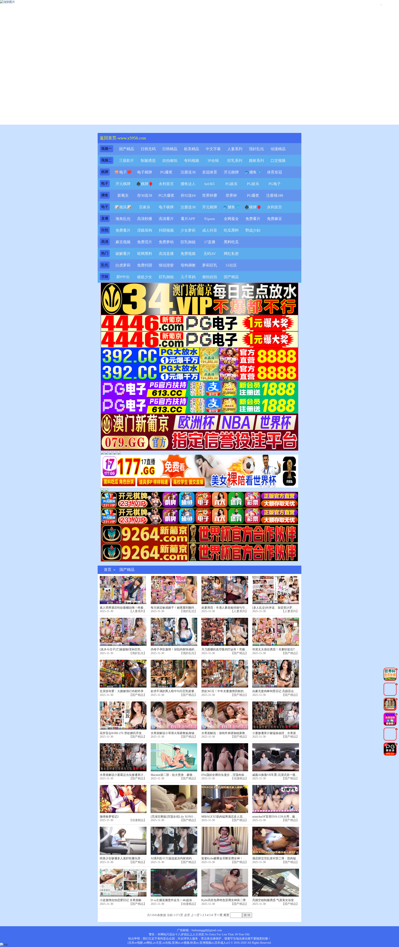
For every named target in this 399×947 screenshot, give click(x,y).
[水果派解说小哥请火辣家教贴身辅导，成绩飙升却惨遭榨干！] (174, 715)
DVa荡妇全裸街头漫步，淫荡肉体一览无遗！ (230, 774)
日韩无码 (148, 149)
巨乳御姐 (188, 242)
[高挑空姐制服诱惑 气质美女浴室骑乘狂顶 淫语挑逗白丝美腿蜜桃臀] (275, 883)
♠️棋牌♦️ (144, 184)
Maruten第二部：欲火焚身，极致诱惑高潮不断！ (182, 774)
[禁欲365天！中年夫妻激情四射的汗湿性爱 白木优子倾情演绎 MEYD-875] (224, 674)
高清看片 (166, 219)
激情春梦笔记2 (109, 816)
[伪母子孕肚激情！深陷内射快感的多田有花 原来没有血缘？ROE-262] (174, 632)
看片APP (188, 219)
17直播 (209, 242)
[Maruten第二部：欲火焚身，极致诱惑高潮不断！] (174, 757)
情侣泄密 (166, 265)
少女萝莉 (188, 230)
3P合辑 (213, 160)
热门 (104, 253)
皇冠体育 (209, 172)
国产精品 (126, 149)
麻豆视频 (123, 242)
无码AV (209, 254)
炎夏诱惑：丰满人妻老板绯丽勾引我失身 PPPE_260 (234, 607)
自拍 (104, 230)
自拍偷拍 (169, 160)
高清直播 (166, 254)
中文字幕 (213, 149)
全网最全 (231, 219)
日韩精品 (169, 149)
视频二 (106, 160)
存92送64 (188, 195)
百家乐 (144, 207)
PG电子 (274, 184)
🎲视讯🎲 (123, 207)
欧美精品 (191, 149)
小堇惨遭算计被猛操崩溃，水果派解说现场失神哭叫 (285, 733)
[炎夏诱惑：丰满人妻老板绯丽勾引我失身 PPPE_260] (224, 590)
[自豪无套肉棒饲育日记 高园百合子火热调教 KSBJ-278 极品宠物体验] (275, 674)
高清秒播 (144, 219)
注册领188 (274, 195)
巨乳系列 (234, 160)
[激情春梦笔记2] (123, 799)
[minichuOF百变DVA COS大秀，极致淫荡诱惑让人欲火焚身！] (275, 799)
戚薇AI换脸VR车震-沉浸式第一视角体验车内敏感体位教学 (289, 774)
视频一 (106, 149)
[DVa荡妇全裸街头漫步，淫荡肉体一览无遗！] (224, 757)
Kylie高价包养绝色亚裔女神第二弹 (223, 900)
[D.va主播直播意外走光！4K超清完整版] (174, 883)
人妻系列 (234, 149)
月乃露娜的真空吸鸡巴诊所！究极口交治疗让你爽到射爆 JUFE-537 (244, 649)
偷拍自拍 (209, 277)
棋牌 (104, 172)
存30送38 (144, 195)
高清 (104, 242)
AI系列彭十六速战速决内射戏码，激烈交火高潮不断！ (186, 858)
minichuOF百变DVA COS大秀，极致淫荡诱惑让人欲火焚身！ (291, 816)
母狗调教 (188, 265)
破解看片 (123, 254)
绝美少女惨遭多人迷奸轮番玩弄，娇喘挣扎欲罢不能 (133, 858)
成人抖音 (209, 230)
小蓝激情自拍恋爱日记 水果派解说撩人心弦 (128, 900)
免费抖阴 (144, 265)
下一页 (218, 915)
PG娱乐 (231, 184)
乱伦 (104, 265)
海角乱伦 (123, 219)
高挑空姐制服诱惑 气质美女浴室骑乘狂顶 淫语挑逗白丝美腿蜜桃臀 (295, 900)
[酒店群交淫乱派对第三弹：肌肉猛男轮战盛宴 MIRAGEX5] (275, 841)
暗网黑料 (144, 254)
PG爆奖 (166, 172)
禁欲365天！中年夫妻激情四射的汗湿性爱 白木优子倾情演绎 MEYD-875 (247, 691)
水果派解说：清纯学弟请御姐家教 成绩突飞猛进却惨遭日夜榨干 (242, 733)
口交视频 (278, 160)
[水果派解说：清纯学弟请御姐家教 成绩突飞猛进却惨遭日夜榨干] (224, 715)
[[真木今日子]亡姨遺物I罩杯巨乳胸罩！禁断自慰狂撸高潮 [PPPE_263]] (123, 632)
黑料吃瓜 (231, 242)
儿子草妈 (188, 277)
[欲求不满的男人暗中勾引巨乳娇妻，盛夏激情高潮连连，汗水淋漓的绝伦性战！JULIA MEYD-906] (174, 674)
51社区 (231, 265)
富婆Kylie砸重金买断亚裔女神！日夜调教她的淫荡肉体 (236, 858)
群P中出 (123, 277)
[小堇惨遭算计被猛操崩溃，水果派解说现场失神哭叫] (275, 715)
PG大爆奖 (166, 195)
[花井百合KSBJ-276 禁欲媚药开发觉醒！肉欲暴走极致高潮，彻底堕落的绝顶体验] (123, 715)
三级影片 (126, 160)
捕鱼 (104, 195)
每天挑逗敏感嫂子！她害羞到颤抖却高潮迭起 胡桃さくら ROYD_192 (195, 607)
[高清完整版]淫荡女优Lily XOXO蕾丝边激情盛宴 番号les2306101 (192, 816)
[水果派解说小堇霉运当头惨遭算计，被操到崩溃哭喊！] (123, 757)
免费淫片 (144, 242)
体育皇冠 (274, 172)
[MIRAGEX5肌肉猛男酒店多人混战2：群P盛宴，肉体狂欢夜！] (224, 799)
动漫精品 (278, 149)
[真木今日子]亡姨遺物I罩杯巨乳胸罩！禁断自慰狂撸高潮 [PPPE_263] (144, 649)
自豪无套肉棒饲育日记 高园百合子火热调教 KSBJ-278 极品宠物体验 (296, 691)
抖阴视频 (166, 230)
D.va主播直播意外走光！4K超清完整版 (176, 900)
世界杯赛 (209, 195)
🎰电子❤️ (123, 172)
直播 (104, 218)
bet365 (209, 184)
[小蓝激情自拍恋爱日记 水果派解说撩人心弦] (123, 883)
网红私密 (231, 254)
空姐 (104, 277)
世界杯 (231, 195)
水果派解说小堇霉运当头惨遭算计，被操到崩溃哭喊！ (135, 774)
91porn (209, 219)
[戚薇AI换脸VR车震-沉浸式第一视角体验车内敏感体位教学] (275, 757)
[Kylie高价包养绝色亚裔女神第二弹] (224, 883)
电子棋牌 (144, 172)
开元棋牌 (231, 172)
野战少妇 (252, 230)
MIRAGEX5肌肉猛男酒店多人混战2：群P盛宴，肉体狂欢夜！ (241, 816)
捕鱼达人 (188, 184)
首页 (107, 570)
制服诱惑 (148, 160)
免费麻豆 (274, 219)
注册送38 (188, 172)
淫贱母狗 (144, 230)
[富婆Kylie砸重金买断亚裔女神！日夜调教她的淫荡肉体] (224, 841)
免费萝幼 (166, 242)
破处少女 (144, 277)
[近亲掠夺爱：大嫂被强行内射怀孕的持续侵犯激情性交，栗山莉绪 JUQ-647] (123, 674)
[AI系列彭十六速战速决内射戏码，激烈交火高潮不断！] (174, 841)
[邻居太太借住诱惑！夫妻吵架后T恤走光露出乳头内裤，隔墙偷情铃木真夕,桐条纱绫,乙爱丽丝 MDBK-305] (275, 632)
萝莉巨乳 (209, 265)
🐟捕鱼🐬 (252, 172)
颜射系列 (256, 160)
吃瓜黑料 (231, 230)
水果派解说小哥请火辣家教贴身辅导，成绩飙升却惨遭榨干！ (190, 733)
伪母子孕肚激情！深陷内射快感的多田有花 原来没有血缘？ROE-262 (194, 649)
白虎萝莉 (123, 265)
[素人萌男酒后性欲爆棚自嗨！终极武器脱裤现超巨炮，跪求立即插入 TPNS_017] (123, 590)
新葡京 (123, 195)
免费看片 (252, 219)
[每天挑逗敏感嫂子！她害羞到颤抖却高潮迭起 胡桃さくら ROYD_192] (174, 590)
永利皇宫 (166, 184)
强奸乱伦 (256, 149)
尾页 (226, 915)
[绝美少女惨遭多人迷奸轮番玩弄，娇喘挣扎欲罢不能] (123, 841)
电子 (104, 183)
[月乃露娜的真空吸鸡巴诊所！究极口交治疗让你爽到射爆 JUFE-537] (224, 632)
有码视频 (191, 160)
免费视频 (188, 254)
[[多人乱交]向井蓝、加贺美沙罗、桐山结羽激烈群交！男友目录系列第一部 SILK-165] (275, 590)
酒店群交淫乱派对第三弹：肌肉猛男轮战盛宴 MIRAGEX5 (289, 858)
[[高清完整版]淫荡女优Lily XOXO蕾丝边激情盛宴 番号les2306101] (174, 799)
